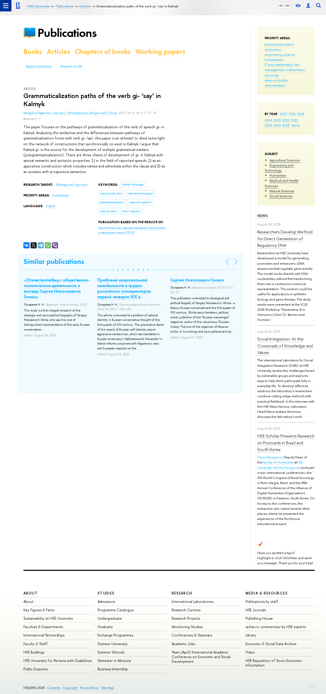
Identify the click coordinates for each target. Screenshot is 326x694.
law (296, 64)
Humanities (277, 175)
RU (281, 5)
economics (273, 49)
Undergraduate (110, 618)
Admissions (106, 601)
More (296, 125)
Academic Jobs (183, 643)
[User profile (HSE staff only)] (308, 5)
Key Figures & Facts (38, 609)
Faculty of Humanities (277, 462)
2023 (277, 120)
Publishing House (259, 618)
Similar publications (53, 261)
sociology (272, 75)
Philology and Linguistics (72, 185)
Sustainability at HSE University (48, 618)
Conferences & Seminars (192, 635)
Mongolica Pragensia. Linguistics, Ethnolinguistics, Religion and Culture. (71, 113)
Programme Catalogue (116, 609)
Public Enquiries (35, 669)
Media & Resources (267, 593)
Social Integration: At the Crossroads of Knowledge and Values (285, 345)
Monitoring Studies (187, 626)
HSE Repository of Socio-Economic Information (274, 663)
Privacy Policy (89, 688)
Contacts (53, 688)
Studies (106, 593)
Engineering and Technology (279, 168)
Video (250, 652)
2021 (294, 120)
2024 (268, 120)
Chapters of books (102, 51)
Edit (312, 686)
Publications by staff (262, 601)
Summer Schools (111, 652)
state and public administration (276, 83)
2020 (268, 125)
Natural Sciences (281, 191)
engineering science (280, 54)
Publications (67, 32)
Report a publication (39, 66)
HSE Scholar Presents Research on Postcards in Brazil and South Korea (286, 442)
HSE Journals (256, 609)
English (50, 206)
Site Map (107, 688)
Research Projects (186, 618)
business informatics (279, 44)
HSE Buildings (33, 652)
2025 (300, 113)
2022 (286, 120)
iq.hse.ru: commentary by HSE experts (276, 626)
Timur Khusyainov (269, 457)
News (262, 215)
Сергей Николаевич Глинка (197, 280)
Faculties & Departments (43, 626)
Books (32, 51)
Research (182, 593)
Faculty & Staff (35, 643)
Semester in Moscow (114, 660)
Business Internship (113, 669)
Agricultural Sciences (284, 160)
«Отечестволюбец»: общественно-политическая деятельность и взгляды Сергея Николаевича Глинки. (57, 288)
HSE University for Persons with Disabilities (57, 660)
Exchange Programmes (115, 635)
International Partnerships (43, 635)
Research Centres (186, 609)
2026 (292, 113)
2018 (286, 125)
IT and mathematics (279, 64)
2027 (283, 113)
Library (251, 635)
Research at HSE (71, 66)
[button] (112, 269)
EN (287, 5)
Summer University (113, 643)
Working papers (160, 51)
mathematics (295, 69)
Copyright (70, 688)
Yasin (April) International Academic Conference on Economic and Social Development (201, 657)
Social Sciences (280, 196)
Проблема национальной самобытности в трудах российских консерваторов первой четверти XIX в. (124, 288)
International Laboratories (192, 601)
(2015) (132, 230)
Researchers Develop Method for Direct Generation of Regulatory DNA (285, 238)
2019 (277, 125)
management (274, 69)
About (30, 593)
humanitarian (274, 59)
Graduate (105, 626)
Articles (58, 51)
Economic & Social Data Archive (271, 643)
